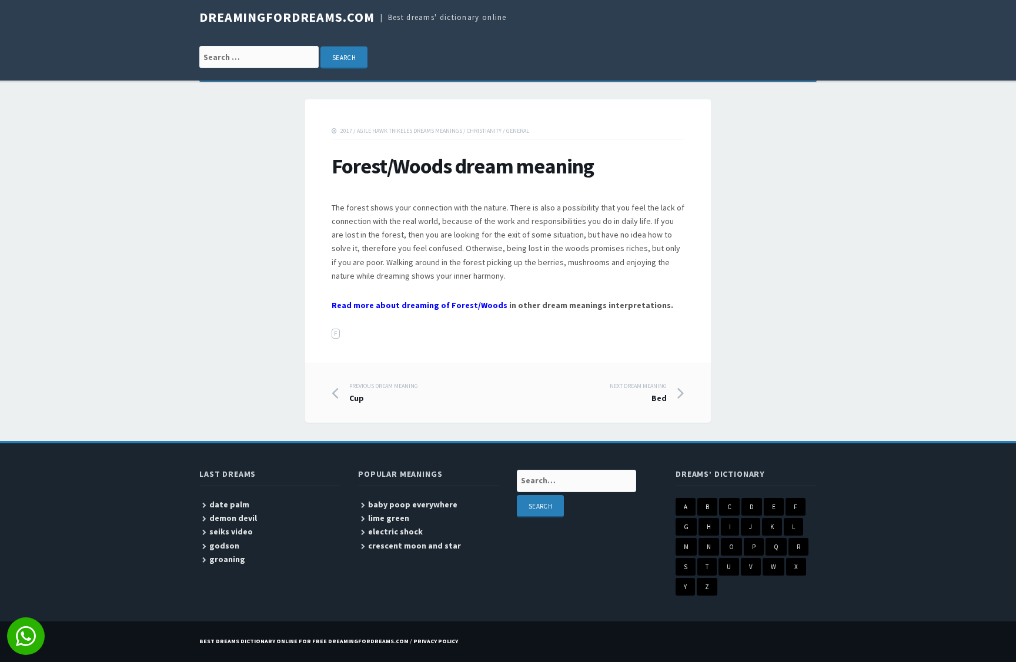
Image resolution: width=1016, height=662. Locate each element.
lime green (388, 518)
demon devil (233, 518)
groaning (227, 559)
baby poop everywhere (412, 504)
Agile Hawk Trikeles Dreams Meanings (409, 131)
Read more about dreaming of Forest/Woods (419, 305)
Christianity (484, 131)
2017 (346, 131)
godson (224, 545)
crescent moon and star (414, 545)
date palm (229, 504)
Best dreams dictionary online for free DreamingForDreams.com (304, 641)
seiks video (231, 531)
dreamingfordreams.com (286, 17)
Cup (383, 392)
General (517, 131)
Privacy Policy (435, 641)
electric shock (395, 531)
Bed (638, 392)
